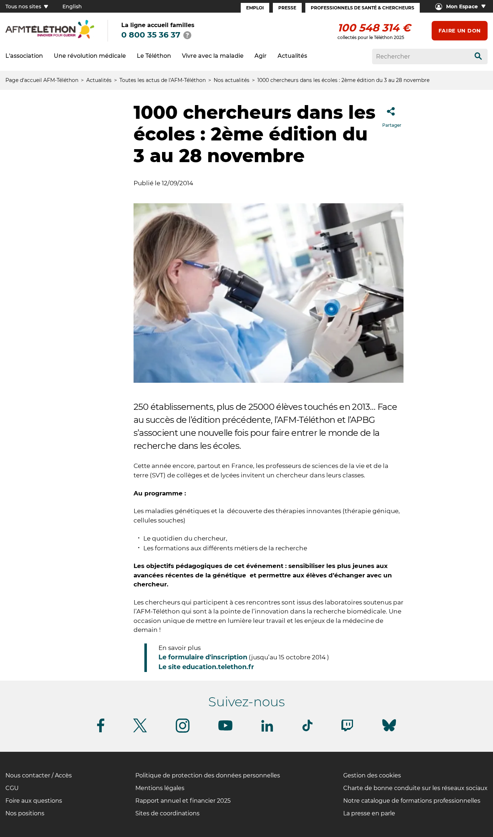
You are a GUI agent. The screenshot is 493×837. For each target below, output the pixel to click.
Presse (287, 7)
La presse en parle (369, 813)
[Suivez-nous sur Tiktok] (307, 730)
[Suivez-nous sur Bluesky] (389, 731)
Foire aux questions (33, 800)
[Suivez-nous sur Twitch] (347, 730)
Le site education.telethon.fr (207, 667)
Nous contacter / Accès (38, 775)
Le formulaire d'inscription (202, 657)
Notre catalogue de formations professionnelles (411, 800)
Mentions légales (159, 788)
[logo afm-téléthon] (49, 37)
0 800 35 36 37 (150, 35)
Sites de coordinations (167, 813)
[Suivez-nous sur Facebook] (100, 731)
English (72, 6)
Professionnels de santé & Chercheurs (362, 7)
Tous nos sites (24, 6)
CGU (12, 788)
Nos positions (24, 813)
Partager (391, 125)
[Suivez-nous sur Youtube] (225, 729)
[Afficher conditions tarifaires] (187, 35)
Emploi (255, 7)
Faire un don (460, 30)
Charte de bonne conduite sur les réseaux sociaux (415, 788)
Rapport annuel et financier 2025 (183, 800)
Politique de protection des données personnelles (207, 775)
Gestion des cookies (372, 775)
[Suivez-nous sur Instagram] (182, 731)
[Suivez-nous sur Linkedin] (267, 730)
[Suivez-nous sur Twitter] (140, 731)
